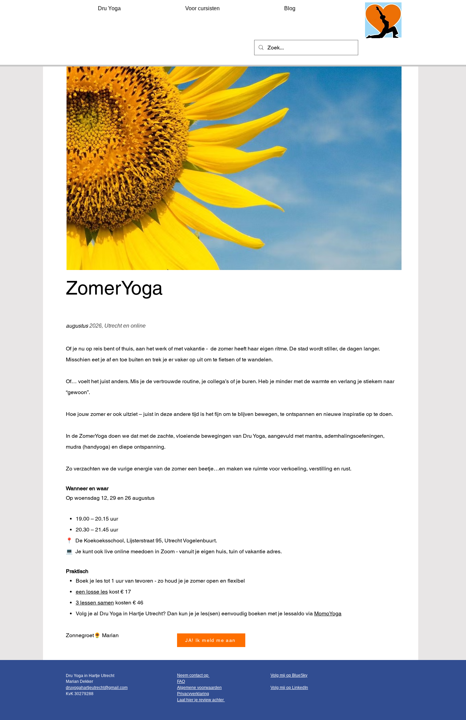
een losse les (92, 591)
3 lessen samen (95, 602)
